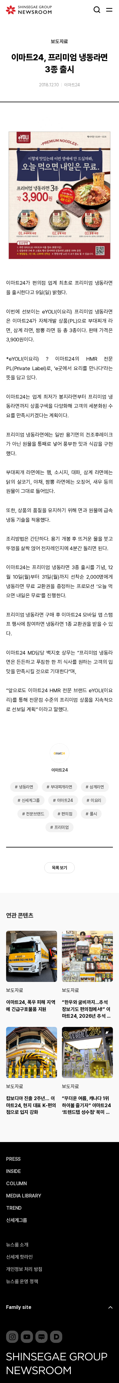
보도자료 (59, 41)
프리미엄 (61, 827)
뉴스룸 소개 (17, 1244)
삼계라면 (97, 786)
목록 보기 (59, 867)
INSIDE (13, 1171)
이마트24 (72, 84)
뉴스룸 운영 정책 (22, 1281)
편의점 (66, 813)
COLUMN (16, 1183)
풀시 (93, 813)
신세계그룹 (31, 800)
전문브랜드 (35, 813)
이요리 (96, 800)
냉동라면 (26, 786)
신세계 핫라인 (19, 1257)
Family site (18, 1307)
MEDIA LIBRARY (23, 1195)
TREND (14, 1208)
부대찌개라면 (61, 786)
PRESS (13, 1159)
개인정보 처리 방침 (24, 1269)
